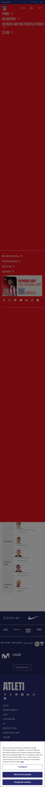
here (22, 762)
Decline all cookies (22, 775)
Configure (22, 767)
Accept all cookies (22, 782)
